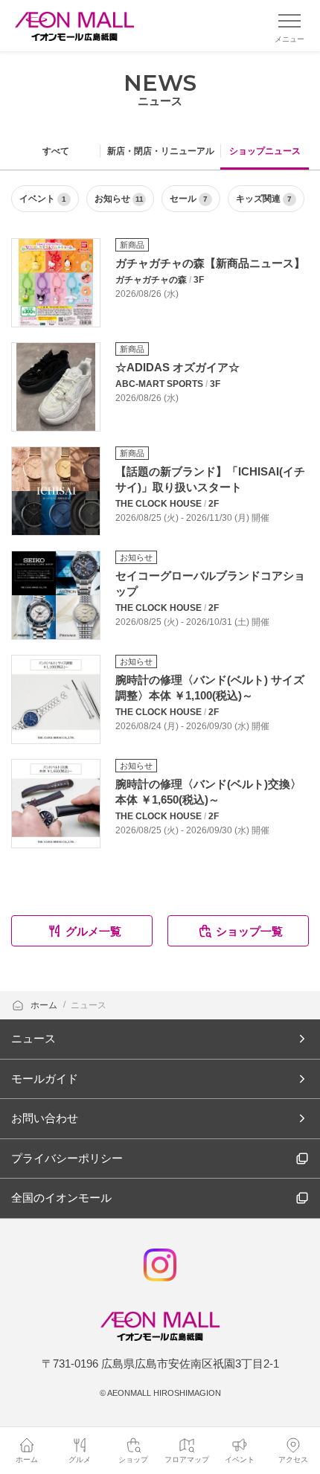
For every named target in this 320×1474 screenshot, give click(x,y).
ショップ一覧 (249, 931)
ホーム (45, 1005)
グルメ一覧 (93, 931)
